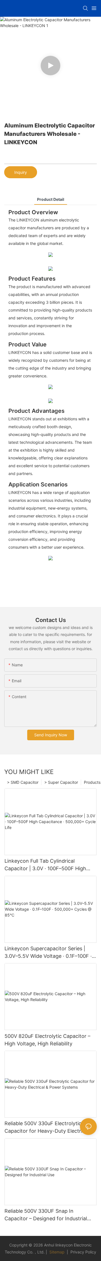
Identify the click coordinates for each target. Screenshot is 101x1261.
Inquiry (20, 172)
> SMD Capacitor (22, 782)
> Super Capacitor (61, 782)
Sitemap (56, 1252)
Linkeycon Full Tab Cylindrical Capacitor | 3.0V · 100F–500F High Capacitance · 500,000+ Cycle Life (45, 865)
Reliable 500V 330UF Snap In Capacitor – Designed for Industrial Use (45, 1215)
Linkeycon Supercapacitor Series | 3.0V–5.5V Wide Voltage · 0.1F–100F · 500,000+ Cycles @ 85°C (48, 953)
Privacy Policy (83, 1252)
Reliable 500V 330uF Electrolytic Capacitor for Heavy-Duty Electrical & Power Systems (49, 1127)
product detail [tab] (50, 199)
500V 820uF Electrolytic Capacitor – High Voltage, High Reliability (47, 1040)
